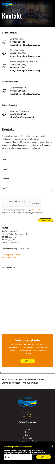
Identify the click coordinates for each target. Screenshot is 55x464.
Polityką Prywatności (40, 210)
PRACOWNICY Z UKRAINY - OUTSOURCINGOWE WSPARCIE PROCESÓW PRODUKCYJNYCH (23, 381)
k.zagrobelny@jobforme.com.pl (25, 45)
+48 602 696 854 (18, 53)
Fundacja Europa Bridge (27, 441)
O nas (27, 429)
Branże (27, 432)
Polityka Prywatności (27, 422)
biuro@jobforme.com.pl (22, 117)
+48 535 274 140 (17, 42)
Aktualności (27, 438)
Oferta (27, 435)
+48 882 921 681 (17, 67)
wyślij (44, 220)
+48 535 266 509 (17, 91)
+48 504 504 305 (18, 114)
